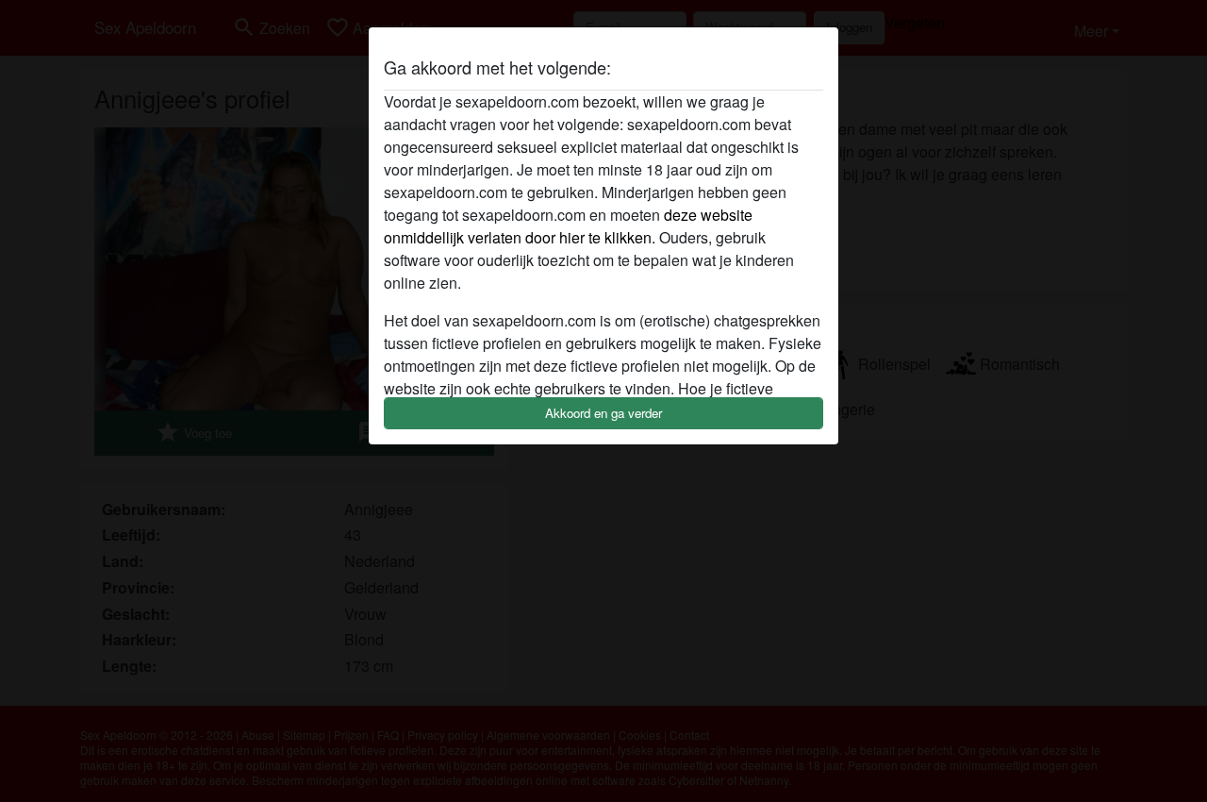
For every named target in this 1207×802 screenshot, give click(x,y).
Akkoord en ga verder (603, 413)
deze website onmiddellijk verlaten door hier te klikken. (568, 226)
